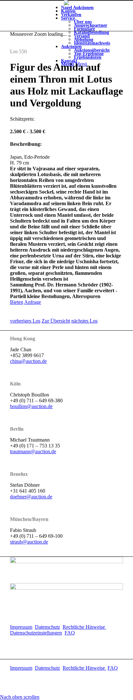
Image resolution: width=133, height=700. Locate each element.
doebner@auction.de (31, 496)
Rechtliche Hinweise (84, 627)
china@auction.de (28, 361)
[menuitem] (92, 30)
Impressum (21, 627)
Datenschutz (47, 627)
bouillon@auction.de (31, 406)
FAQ (70, 632)
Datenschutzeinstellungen (36, 632)
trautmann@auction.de (33, 451)
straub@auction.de (29, 542)
